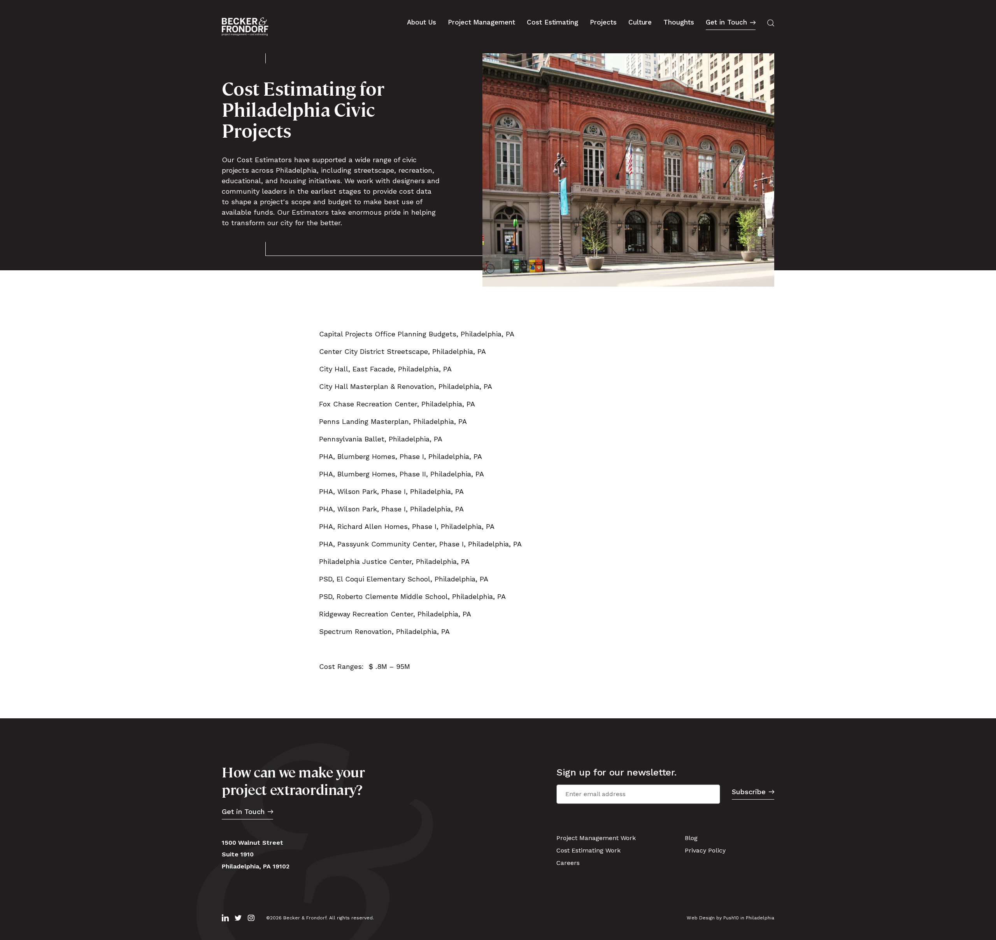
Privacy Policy (705, 850)
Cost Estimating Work (588, 850)
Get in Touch (726, 22)
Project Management (481, 22)
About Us (421, 22)
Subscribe (749, 792)
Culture (640, 22)
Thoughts (678, 22)
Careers (568, 862)
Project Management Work (596, 838)
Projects (603, 22)
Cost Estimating (552, 22)
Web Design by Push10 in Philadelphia (730, 918)
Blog (691, 838)
